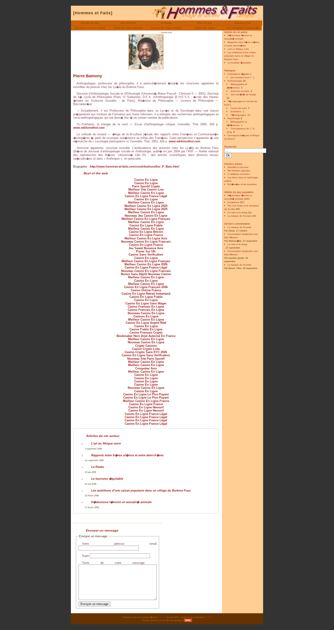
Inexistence (233, 202)
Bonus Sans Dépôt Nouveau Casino (146, 274)
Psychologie (233, 118)
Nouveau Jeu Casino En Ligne (146, 215)
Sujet (85, 555)
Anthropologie (234, 81)
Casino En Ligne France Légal (146, 196)
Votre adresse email (119, 543)
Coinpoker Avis (146, 368)
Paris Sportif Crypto (146, 186)
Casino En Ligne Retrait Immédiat (166, 28)
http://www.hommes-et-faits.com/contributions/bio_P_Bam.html (134, 166)
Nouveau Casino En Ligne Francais (146, 241)
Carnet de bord (239, 108)
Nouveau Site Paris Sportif (146, 358)
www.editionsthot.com (89, 127)
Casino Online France (146, 290)
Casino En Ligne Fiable (146, 225)
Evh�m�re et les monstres (242, 184)
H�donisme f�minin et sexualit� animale (121, 502)
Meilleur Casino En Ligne (146, 193)
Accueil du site (90, 23)
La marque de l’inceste (239, 216)
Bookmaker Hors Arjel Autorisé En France (146, 336)
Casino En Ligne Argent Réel (146, 322)
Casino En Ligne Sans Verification (146, 355)
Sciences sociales (240, 91)
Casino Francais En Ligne (146, 306)
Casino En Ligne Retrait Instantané (146, 293)
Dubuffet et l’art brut (237, 167)
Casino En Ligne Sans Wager (146, 303)
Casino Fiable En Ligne (146, 329)
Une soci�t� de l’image (243, 94)
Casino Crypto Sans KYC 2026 (146, 352)
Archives (166, 23)
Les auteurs (128, 23)
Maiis (162, 617)
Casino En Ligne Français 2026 (146, 287)
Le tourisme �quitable (107, 478)
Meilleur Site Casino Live (146, 189)
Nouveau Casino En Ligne (146, 313)
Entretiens (236, 111)
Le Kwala (97, 467)
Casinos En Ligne (145, 316)
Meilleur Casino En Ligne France (146, 401)
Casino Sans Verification (146, 254)
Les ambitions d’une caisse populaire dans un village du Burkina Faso (141, 490)
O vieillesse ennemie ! (238, 174)
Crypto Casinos (146, 345)
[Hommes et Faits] (92, 13)
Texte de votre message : (119, 563)
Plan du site (204, 23)
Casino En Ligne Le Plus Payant (146, 394)
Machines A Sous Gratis (90, 28)
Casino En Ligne (204, 28)
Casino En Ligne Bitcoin (146, 231)
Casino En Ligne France (146, 235)
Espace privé (243, 23)
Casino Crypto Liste (146, 349)
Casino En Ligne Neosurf (146, 407)
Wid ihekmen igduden (238, 170)
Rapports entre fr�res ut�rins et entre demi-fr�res (127, 455)
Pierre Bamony (87, 76)
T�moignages (238, 115)
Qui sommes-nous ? (241, 77)
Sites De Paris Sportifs (128, 28)
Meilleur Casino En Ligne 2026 (146, 264)
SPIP (208, 617)
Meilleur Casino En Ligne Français (146, 219)
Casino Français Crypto (146, 332)
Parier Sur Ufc (146, 251)
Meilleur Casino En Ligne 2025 (146, 206)
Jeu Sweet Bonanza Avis (146, 248)
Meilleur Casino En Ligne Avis (146, 238)
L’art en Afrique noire (106, 443)
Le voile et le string (237, 212)
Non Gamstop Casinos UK (243, 28)
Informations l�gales (238, 74)
